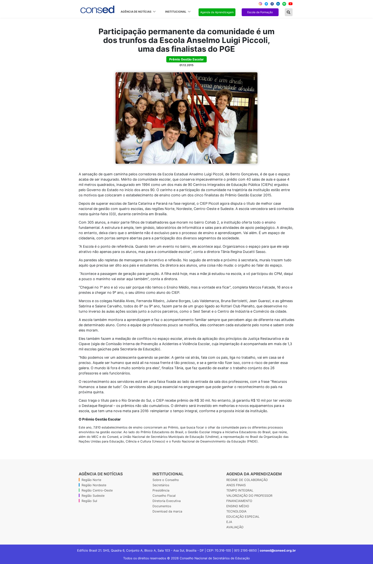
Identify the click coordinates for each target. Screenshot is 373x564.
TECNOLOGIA (236, 511)
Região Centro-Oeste (97, 490)
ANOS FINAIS (236, 485)
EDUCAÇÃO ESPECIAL (243, 517)
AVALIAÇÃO (234, 527)
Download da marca (167, 511)
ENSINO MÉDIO (237, 506)
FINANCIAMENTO (239, 501)
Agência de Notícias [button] (136, 11)
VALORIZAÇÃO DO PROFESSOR (249, 496)
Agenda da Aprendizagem (217, 12)
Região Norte (91, 480)
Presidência (161, 490)
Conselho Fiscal (164, 496)
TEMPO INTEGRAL (239, 490)
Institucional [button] (176, 11)
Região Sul (89, 501)
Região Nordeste (94, 485)
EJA (229, 522)
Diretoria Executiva (167, 501)
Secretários (161, 485)
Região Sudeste (93, 496)
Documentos (162, 506)
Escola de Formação (260, 12)
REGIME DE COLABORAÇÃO (247, 480)
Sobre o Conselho (166, 480)
